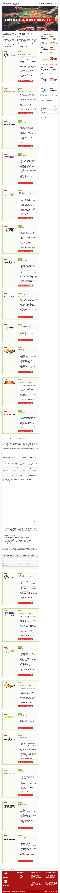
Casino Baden (19, 443)
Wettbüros (21, 879)
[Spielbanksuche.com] (12, 3)
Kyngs (22, 196)
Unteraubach (49, 108)
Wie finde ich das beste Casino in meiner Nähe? (13, 561)
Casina (22, 94)
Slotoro (24, 299)
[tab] (21, 555)
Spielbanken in (5, 869)
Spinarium (23, 265)
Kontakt (17, 550)
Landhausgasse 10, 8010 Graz (14, 471)
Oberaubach (49, 117)
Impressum (55, 891)
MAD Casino (23, 160)
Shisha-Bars (21, 876)
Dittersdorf (46, 103)
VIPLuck (22, 57)
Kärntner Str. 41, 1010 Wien (14, 460)
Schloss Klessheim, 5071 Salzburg (15, 464)
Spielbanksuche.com (13, 36)
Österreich (10, 869)
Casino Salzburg (10, 443)
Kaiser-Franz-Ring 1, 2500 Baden (15, 468)
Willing (49, 104)
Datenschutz (50, 891)
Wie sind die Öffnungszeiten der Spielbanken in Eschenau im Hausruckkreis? (20, 558)
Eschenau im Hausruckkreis (24, 54)
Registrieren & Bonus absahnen (25, 80)
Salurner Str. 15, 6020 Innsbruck (14, 475)
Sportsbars (21, 875)
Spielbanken (40, 3)
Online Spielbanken (49, 3)
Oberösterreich (16, 869)
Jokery (22, 232)
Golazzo (23, 127)
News (55, 3)
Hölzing (49, 110)
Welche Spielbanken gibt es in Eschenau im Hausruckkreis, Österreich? (18, 555)
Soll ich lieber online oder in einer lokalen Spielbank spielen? (16, 568)
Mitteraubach (49, 112)
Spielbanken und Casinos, (24, 442)
